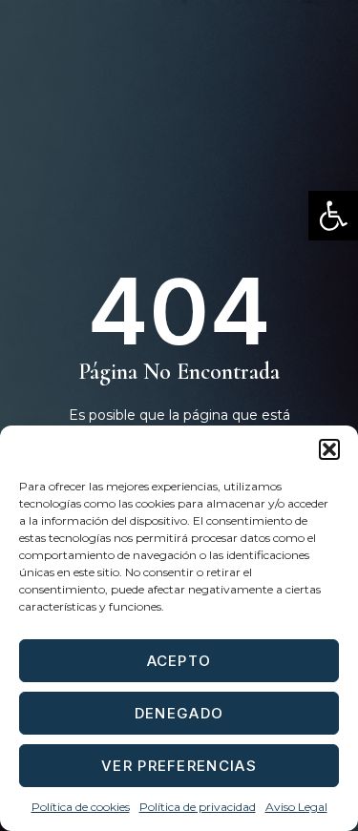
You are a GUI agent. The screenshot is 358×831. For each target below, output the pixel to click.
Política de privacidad (197, 807)
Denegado (179, 713)
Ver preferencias (179, 766)
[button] (333, 215)
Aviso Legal (296, 807)
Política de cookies (81, 807)
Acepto (179, 661)
